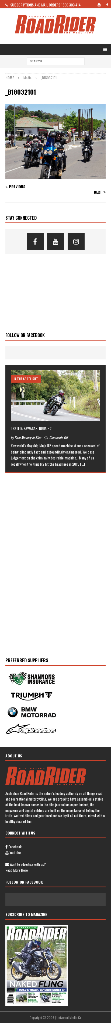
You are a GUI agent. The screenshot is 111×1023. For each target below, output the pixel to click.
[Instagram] (76, 241)
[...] (82, 464)
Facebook (15, 846)
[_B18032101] (55, 176)
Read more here (16, 870)
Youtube (15, 852)
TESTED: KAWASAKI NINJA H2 (31, 428)
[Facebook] (35, 241)
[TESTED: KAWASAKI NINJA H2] (55, 395)
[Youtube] (55, 241)
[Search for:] (56, 61)
